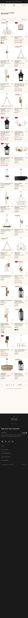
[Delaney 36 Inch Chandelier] (7, 244)
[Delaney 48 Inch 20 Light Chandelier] (21, 198)
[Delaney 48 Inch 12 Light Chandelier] (7, 100)
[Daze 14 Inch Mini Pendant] (21, 28)
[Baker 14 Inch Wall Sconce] (21, 267)
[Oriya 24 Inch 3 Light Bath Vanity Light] (21, 149)
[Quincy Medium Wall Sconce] (7, 341)
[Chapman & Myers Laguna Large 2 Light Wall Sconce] (21, 123)
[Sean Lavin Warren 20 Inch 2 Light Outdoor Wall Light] (7, 123)
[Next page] (26, 385)
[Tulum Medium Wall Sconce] (7, 75)
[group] (2, 9)
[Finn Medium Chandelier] (7, 221)
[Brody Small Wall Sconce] (7, 267)
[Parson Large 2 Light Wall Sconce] (7, 52)
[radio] (1, 332)
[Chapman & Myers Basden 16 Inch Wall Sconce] (7, 315)
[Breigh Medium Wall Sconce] (21, 221)
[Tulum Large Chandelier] (21, 341)
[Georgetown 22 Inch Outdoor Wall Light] (21, 315)
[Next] (26, 1)
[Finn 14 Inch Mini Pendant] (7, 175)
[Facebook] (6, 441)
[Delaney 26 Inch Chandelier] (21, 52)
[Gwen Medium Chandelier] (7, 28)
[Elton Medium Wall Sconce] (21, 100)
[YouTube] (12, 441)
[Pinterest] (9, 441)
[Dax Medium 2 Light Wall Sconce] (7, 292)
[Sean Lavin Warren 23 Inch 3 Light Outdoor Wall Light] (7, 149)
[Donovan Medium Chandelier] (21, 175)
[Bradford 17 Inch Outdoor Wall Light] (21, 292)
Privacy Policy (24, 464)
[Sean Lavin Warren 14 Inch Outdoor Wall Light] (21, 75)
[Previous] (2, 1)
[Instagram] (2, 441)
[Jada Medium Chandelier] (7, 365)
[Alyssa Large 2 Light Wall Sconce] (7, 198)
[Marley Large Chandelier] (21, 244)
